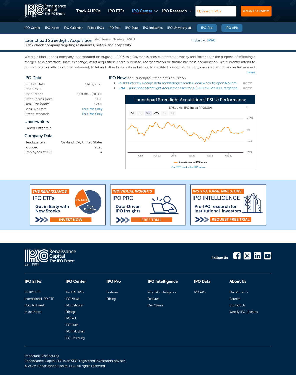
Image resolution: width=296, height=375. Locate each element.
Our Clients (155, 305)
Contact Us (237, 305)
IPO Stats (131, 28)
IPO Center (142, 11)
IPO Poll (114, 28)
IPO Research (174, 11)
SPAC (211, 40)
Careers (234, 299)
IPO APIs (232, 28)
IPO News (52, 28)
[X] (247, 255)
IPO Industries (153, 28)
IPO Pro (206, 28)
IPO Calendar (73, 28)
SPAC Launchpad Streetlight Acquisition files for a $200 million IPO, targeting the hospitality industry (195, 88)
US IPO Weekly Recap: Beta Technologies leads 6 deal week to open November (180, 83)
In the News (32, 312)
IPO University (177, 28)
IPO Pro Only (92, 109)
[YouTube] (268, 255)
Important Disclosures (41, 356)
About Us (237, 281)
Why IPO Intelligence (162, 292)
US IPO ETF (32, 292)
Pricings (70, 312)
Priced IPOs (95, 28)
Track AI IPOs (88, 11)
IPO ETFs (116, 11)
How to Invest (34, 305)
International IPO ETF (39, 299)
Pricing (111, 299)
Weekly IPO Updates (256, 11)
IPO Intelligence (163, 281)
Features (112, 292)
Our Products (238, 292)
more (251, 72)
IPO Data (202, 281)
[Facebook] (237, 255)
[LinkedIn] (257, 255)
